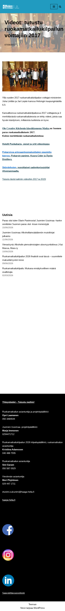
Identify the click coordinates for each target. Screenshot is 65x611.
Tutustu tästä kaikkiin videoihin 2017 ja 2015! (24, 179)
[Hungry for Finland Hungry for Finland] (11, 6)
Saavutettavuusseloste (13, 593)
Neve (23, 608)
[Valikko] (53, 6)
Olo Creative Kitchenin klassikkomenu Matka (26, 128)
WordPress (39, 608)
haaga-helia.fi (8, 500)
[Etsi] (60, 7)
